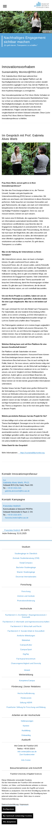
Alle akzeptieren (9, 822)
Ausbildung (26, 730)
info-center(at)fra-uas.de (27, 751)
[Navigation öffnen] (5, 6)
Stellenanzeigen (27, 721)
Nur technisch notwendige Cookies (17, 816)
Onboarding (26, 735)
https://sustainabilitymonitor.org (32, 453)
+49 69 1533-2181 (14, 488)
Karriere (26, 726)
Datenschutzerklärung (10, 804)
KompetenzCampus (27, 680)
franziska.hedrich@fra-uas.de (16, 518)
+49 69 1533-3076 (14, 515)
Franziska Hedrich (12, 530)
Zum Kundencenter (27, 754)
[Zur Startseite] (41, 5)
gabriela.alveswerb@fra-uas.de (17, 491)
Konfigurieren (8, 809)
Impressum (24, 804)
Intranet (27, 670)
